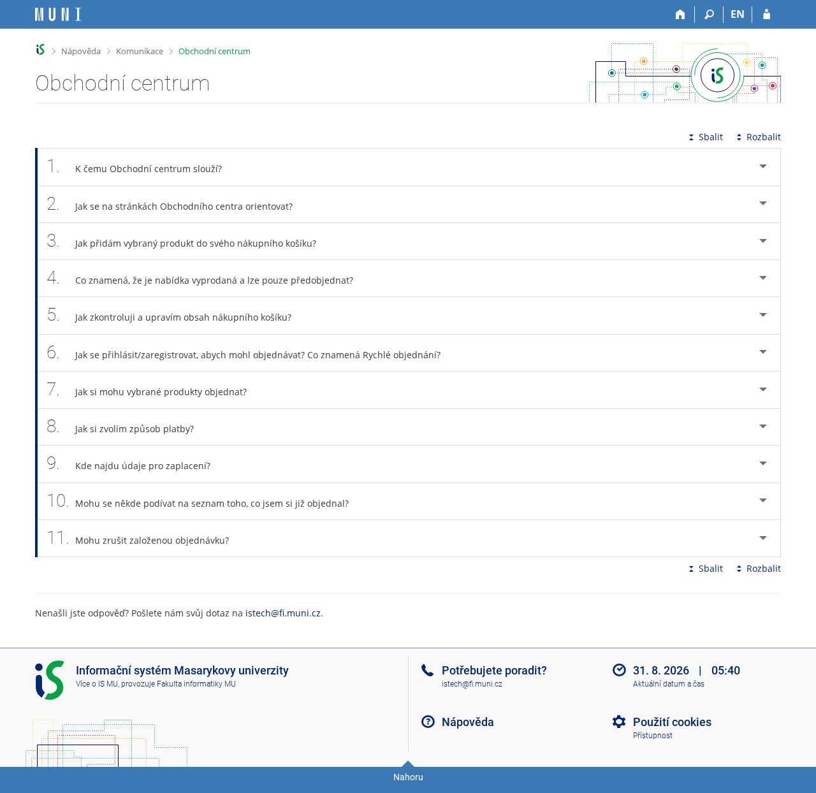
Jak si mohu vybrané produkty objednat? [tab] (147, 389)
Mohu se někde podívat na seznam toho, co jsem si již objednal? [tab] (198, 500)
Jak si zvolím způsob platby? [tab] (120, 426)
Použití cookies (672, 722)
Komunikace (139, 51)
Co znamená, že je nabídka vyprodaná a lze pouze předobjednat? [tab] (200, 277)
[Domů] (680, 14)
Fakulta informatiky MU (196, 684)
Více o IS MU (97, 684)
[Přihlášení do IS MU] (766, 14)
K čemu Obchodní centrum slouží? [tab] (134, 166)
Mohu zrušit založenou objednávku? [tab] (138, 537)
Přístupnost (653, 735)
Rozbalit (764, 137)
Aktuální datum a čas (668, 684)
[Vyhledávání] (709, 14)
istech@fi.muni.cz (283, 613)
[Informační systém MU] (40, 49)
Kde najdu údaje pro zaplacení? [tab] (128, 463)
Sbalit (711, 137)
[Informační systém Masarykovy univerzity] (58, 14)
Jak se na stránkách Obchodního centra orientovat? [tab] (170, 203)
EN (738, 14)
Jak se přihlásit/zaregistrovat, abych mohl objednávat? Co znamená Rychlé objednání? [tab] (244, 352)
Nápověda (81, 51)
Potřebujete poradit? (494, 670)
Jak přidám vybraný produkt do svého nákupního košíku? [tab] (181, 240)
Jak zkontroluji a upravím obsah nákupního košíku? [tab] (169, 314)
